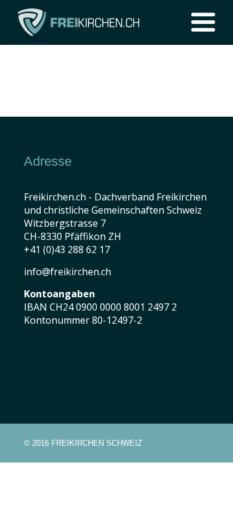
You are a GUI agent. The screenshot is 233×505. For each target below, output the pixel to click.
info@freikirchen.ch (67, 271)
